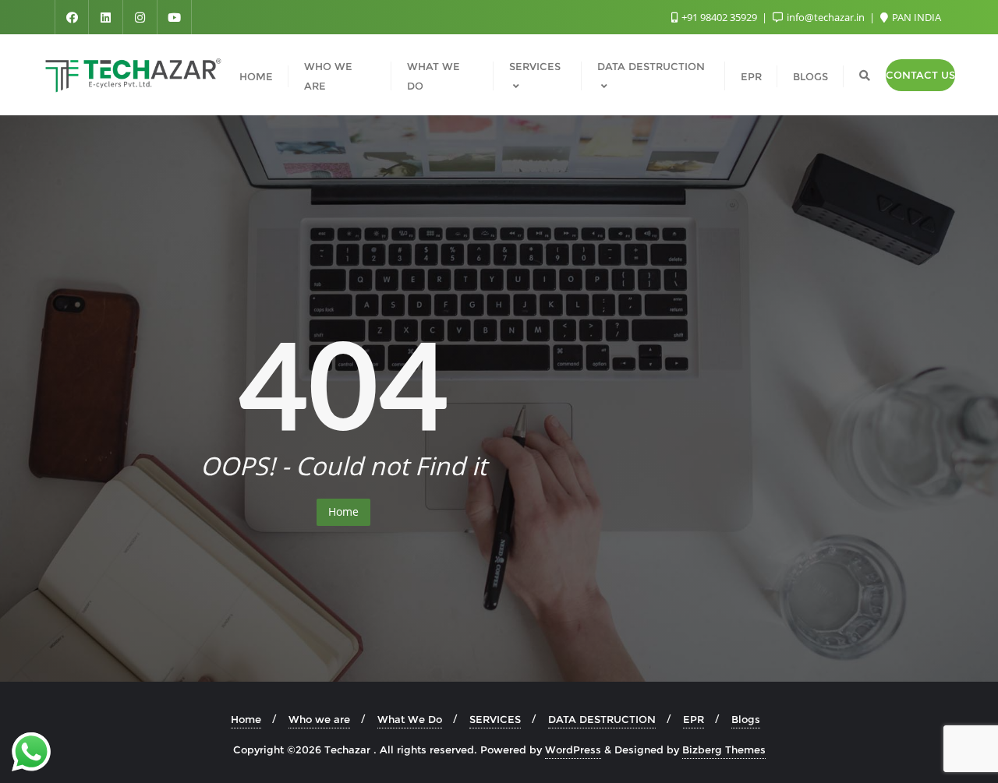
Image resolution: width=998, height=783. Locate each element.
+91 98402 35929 (719, 17)
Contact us (920, 75)
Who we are (319, 719)
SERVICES (495, 719)
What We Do (409, 719)
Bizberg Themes (724, 749)
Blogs (745, 719)
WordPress (573, 749)
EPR (693, 719)
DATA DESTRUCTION (602, 719)
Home (343, 511)
